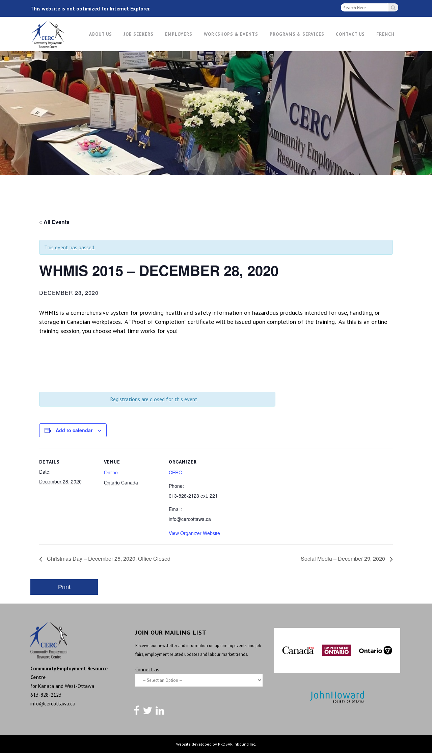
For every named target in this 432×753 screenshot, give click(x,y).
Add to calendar (74, 430)
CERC (175, 472)
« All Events (54, 222)
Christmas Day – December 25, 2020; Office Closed (108, 558)
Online (111, 472)
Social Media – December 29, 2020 (343, 558)
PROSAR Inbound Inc (236, 744)
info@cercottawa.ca (52, 703)
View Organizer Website (194, 533)
